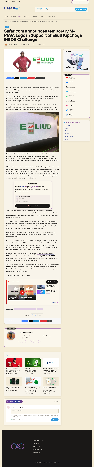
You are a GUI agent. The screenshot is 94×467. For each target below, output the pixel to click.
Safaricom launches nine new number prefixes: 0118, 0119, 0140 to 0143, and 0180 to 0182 (49, 389)
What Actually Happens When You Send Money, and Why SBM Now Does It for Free (51, 370)
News (19, 16)
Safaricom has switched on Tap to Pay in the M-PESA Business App (12, 389)
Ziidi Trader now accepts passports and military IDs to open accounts (31, 370)
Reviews (26, 16)
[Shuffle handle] (23, 407)
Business (35, 16)
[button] (22, 293)
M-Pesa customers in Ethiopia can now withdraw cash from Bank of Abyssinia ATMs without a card (32, 389)
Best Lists (68, 131)
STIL (66, 139)
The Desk (13, 16)
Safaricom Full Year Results (45, 253)
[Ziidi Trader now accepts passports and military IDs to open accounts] (33, 362)
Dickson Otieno (12, 44)
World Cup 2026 (38, 440)
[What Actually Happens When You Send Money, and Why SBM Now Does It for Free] (51, 362)
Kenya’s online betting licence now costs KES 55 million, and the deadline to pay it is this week (13, 371)
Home (6, 16)
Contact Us (51, 16)
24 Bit (67, 133)
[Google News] (37, 315)
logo (23, 98)
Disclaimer (36, 452)
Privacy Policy (37, 449)
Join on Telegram (82, 9)
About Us (36, 443)
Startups (43, 16)
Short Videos (69, 136)
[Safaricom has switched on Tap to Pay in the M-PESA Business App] (14, 381)
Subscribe (53, 282)
